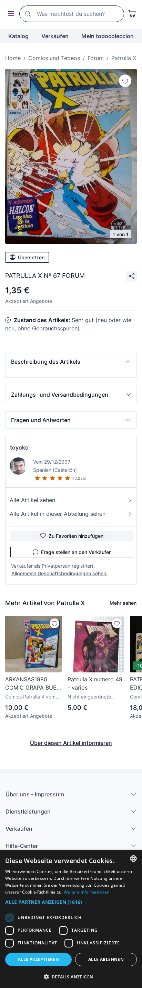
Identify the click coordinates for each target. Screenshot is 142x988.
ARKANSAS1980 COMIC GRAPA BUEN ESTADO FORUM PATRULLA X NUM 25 (33, 684)
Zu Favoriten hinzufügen (76, 536)
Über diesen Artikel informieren (71, 742)
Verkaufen (55, 36)
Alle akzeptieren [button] (38, 959)
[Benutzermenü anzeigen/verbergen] (9, 14)
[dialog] (71, 919)
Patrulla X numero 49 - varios (95, 683)
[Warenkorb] (132, 13)
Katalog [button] (18, 36)
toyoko (19, 447)
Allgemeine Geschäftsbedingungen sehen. (59, 573)
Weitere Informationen (86, 892)
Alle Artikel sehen (32, 500)
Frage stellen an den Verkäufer (76, 552)
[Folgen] (125, 81)
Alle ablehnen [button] (106, 959)
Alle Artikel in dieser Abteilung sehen (57, 513)
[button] (71, 361)
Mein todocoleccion (107, 36)
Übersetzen (31, 257)
